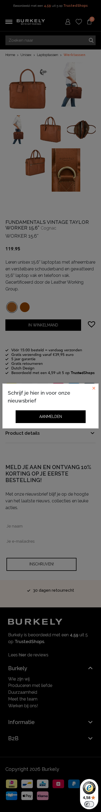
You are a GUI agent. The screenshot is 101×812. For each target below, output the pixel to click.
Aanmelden (50, 416)
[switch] (89, 804)
